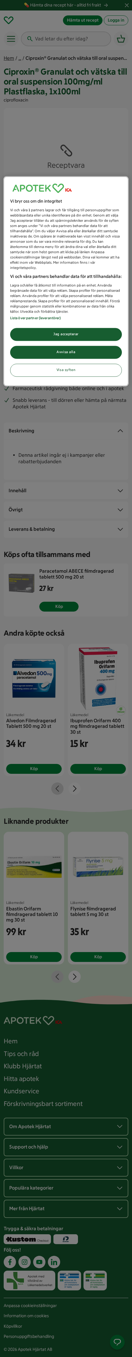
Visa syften (66, 370)
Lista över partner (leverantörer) (35, 318)
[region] (66, 281)
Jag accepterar (66, 334)
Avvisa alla (65, 352)
